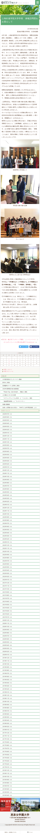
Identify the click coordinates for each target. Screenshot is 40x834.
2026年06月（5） (8, 417)
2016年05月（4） (8, 792)
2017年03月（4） (8, 761)
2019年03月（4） (8, 686)
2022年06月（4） (8, 564)
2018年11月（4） (8, 698)
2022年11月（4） (8, 548)
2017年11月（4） (8, 736)
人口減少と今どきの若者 (9, 395)
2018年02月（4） (8, 726)
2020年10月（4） (8, 626)
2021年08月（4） (8, 595)
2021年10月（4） (8, 589)
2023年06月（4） (8, 526)
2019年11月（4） (8, 661)
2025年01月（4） (8, 467)
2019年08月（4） (8, 670)
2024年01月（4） (8, 504)
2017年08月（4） (8, 745)
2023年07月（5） (8, 523)
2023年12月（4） (8, 508)
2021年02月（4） (8, 614)
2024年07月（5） (8, 486)
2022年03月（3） (8, 573)
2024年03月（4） (8, 498)
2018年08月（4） (8, 708)
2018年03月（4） (8, 723)
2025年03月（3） (8, 461)
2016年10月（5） (8, 776)
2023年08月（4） (8, 520)
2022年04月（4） (8, 570)
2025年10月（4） (8, 442)
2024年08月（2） (8, 483)
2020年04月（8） (8, 645)
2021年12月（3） (8, 583)
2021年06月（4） (8, 601)
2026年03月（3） (8, 426)
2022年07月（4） (8, 561)
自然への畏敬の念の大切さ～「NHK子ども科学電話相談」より (20, 407)
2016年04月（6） (8, 795)
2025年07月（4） (8, 448)
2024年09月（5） (8, 479)
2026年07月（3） (8, 414)
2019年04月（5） (8, 683)
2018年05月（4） (8, 717)
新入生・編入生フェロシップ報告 (12, 339)
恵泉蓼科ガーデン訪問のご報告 (11, 385)
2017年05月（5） (8, 754)
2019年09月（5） (8, 667)
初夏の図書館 (6, 404)
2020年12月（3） (8, 620)
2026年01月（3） (8, 433)
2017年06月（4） (8, 751)
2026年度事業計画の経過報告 (11, 389)
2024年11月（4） (8, 473)
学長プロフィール (8, 371)
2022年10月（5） (8, 551)
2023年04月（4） (8, 533)
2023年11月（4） (8, 511)
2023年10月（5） (8, 514)
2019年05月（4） (8, 679)
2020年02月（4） (8, 651)
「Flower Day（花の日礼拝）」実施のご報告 (15, 392)
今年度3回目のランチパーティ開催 (12, 379)
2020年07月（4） (8, 636)
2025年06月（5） (8, 451)
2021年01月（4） (8, 617)
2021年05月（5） (8, 604)
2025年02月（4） (8, 464)
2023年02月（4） (8, 539)
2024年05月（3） (8, 492)
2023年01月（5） (8, 542)
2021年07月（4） (8, 598)
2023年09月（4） (8, 517)
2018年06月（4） (8, 714)
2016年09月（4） (8, 779)
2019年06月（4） (8, 676)
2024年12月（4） (8, 470)
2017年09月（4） (8, 742)
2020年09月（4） (8, 629)
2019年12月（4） (8, 658)
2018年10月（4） (8, 701)
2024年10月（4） (8, 476)
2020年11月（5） (8, 623)
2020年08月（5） (8, 633)
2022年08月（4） (8, 558)
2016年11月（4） (8, 773)
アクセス (31, 832)
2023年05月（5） (8, 529)
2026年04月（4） (8, 423)
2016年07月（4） (8, 786)
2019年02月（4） (8, 689)
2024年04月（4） (8, 495)
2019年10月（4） (8, 664)
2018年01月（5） (8, 729)
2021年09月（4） (8, 592)
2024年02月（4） (8, 501)
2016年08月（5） (8, 783)
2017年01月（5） (8, 767)
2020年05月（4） (8, 642)
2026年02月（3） (8, 429)
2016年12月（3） (8, 770)
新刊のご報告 (6, 382)
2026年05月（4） (8, 420)
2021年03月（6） (8, 611)
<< (17, 353)
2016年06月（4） (8, 789)
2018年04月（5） (8, 720)
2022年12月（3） (8, 545)
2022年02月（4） (8, 576)
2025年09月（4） (8, 445)
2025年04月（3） (8, 458)
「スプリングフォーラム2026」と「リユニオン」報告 (17, 398)
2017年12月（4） (8, 733)
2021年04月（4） (8, 608)
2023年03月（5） (8, 536)
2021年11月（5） (8, 586)
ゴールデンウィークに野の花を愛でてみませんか (18, 342)
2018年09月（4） (8, 704)
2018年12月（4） (8, 695)
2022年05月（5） (8, 567)
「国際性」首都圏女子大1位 (10, 832)
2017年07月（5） (8, 748)
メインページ (31, 339)
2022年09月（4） (8, 554)
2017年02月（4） (8, 764)
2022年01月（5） (8, 579)
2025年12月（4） (8, 436)
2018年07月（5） (8, 711)
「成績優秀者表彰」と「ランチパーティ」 (14, 401)
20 (9, 363)
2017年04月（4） (8, 758)
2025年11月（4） (8, 439)
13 (9, 361)
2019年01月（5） (8, 692)
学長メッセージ (7, 369)
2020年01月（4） (8, 654)
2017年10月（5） (8, 739)
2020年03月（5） (8, 648)
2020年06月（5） (8, 639)
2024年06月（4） (8, 489)
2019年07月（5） (8, 673)
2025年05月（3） (8, 454)
